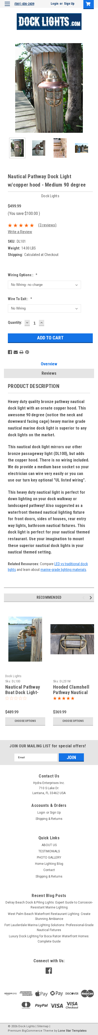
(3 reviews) (47, 225)
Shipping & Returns (49, 819)
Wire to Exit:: (20, 299)
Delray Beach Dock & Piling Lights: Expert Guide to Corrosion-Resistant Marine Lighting (49, 905)
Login (54, 3)
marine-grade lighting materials (63, 570)
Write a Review (20, 232)
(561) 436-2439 (24, 4)
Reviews (49, 373)
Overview (49, 363)
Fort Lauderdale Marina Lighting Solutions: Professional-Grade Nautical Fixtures (49, 927)
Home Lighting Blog (49, 864)
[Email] (16, 352)
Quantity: (15, 322)
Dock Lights (13, 676)
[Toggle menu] (7, 7)
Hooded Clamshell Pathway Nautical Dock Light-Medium (72, 692)
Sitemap (43, 1026)
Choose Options (25, 721)
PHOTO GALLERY (49, 857)
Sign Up (69, 3)
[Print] (21, 352)
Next (90, 88)
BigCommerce (32, 1030)
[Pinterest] (27, 352)
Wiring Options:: (22, 275)
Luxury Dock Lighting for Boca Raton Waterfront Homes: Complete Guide (49, 938)
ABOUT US (49, 845)
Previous (8, 88)
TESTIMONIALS (49, 851)
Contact (49, 870)
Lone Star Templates (72, 1030)
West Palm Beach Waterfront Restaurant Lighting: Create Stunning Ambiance (49, 916)
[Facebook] (10, 352)
